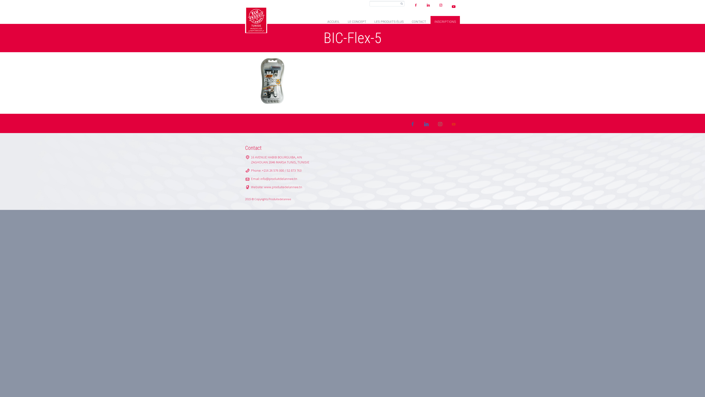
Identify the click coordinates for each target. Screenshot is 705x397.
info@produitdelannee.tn (279, 178)
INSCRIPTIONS (445, 22)
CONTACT (419, 22)
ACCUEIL (333, 22)
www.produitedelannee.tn (283, 187)
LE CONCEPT (357, 22)
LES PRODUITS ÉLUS (389, 22)
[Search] (401, 3)
